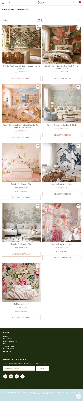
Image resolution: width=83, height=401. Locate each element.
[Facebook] (5, 376)
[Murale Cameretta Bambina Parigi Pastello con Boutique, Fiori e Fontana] (21, 103)
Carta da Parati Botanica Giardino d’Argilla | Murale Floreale (62, 67)
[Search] (9, 2)
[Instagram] (11, 376)
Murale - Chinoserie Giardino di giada (62, 125)
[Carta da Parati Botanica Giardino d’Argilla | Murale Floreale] (61, 44)
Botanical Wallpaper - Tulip (21, 184)
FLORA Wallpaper (21, 304)
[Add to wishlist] (38, 28)
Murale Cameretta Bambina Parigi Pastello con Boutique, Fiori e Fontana (21, 126)
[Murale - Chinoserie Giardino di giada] (61, 103)
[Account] (74, 3)
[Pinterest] (17, 376)
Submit (42, 368)
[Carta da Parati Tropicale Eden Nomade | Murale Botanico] (21, 44)
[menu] (3, 2)
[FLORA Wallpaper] (21, 282)
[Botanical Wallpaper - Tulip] (21, 162)
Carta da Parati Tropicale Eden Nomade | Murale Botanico (21, 67)
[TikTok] (22, 376)
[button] (38, 20)
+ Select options (21, 78)
